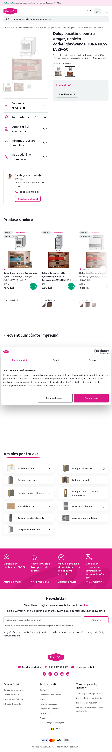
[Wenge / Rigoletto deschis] (70, 71)
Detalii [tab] (56, 360)
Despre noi (45, 713)
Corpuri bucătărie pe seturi (80, 27)
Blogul (42, 699)
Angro (42, 718)
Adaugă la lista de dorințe (35, 233)
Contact (43, 690)
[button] (26, 105)
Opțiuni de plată (11, 694)
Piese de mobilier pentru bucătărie (51, 27)
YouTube (56, 674)
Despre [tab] (92, 360)
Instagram (50, 674)
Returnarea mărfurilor (13, 699)
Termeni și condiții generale (88, 693)
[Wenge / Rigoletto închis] (93, 304)
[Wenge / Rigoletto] (58, 71)
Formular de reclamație (50, 694)
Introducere (9, 27)
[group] (26, 58)
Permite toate (91, 398)
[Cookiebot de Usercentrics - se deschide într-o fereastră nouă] (96, 351)
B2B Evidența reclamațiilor (52, 722)
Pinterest (62, 674)
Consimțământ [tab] (19, 360)
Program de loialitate (50, 708)
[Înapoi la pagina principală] (10, 11)
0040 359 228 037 (29, 191)
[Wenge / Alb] (43, 304)
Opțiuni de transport (13, 690)
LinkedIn (67, 674)
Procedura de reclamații (87, 702)
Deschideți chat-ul (28, 198)
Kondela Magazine (48, 704)
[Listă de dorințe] (89, 11)
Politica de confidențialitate (89, 698)
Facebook (44, 674)
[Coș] (97, 11)
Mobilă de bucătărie (25, 27)
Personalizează (54, 398)
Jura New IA (99, 27)
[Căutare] (7, 19)
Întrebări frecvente (12, 704)
